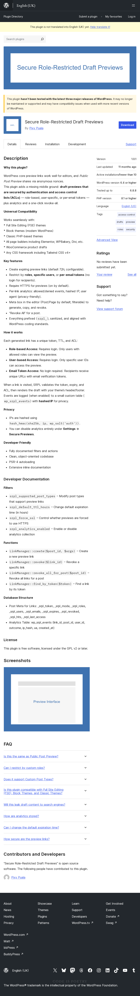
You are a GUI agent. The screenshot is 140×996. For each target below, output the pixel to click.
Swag (111, 923)
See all (132, 274)
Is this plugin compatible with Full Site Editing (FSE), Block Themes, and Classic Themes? (33, 791)
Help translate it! (100, 26)
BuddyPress (14, 954)
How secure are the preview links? (27, 839)
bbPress (11, 947)
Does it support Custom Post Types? (28, 779)
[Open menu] (134, 5)
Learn (75, 903)
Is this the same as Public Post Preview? (31, 756)
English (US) (129, 206)
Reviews (30, 144)
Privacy (9, 923)
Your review (104, 274)
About (8, 903)
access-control (126, 214)
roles (120, 229)
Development (77, 144)
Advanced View (107, 240)
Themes (43, 910)
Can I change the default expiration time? (31, 827)
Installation (52, 144)
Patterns (43, 923)
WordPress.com (16, 934)
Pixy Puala (36, 128)
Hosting (9, 916)
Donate (113, 916)
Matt (9, 941)
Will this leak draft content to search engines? (34, 804)
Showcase (45, 903)
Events (110, 910)
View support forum (110, 309)
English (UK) (20, 970)
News (7, 910)
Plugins (42, 916)
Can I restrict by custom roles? (24, 768)
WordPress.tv (83, 923)
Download (127, 124)
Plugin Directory (13, 16)
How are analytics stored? (21, 816)
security (130, 229)
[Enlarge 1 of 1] (85, 672)
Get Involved (114, 903)
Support (131, 144)
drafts (120, 222)
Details (12, 144)
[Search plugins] (42, 39)
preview (130, 222)
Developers (79, 916)
